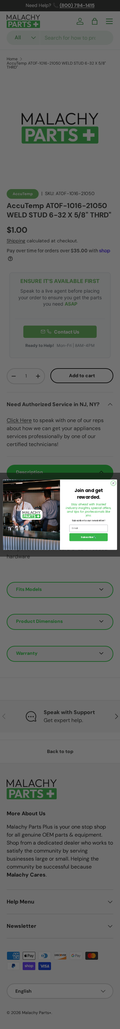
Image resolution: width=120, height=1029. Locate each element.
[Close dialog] (113, 482)
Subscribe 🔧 (88, 537)
